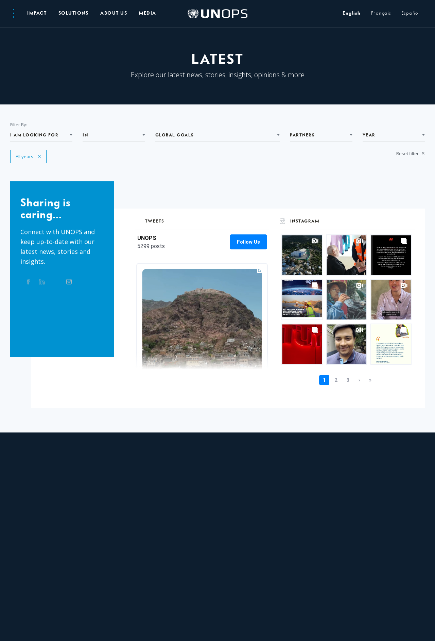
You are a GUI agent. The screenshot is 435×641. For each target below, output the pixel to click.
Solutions (73, 13)
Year (369, 135)
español (410, 13)
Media (147, 13)
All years (28, 156)
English (352, 13)
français (381, 13)
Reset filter (408, 153)
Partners (302, 135)
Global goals (174, 135)
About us (113, 13)
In (85, 135)
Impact (37, 13)
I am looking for (34, 135)
